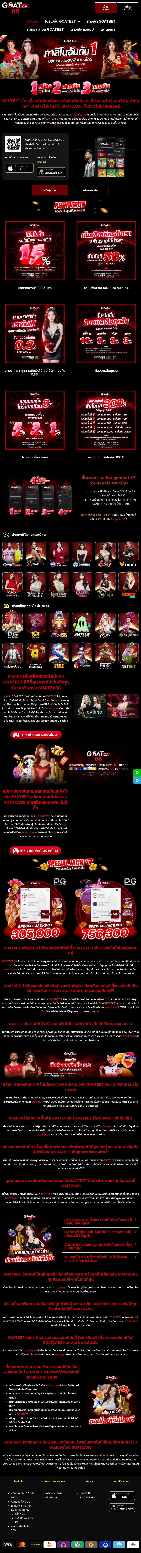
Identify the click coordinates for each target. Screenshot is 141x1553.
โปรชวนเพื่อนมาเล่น (35, 457)
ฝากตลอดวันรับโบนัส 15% (35, 288)
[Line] (137, 772)
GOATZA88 (51, 119)
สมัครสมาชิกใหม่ (54, 1493)
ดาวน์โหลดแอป (82, 29)
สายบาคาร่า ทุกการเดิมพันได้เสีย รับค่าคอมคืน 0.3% (35, 372)
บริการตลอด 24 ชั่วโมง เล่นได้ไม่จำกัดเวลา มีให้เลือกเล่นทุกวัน (98, 1221)
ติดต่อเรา (108, 29)
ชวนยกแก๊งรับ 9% (20, 1501)
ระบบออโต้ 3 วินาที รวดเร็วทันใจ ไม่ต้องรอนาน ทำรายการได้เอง (95, 1258)
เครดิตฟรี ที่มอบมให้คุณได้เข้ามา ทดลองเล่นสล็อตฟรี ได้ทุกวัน (97, 1233)
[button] (100, 1221)
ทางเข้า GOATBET (101, 21)
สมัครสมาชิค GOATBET (45, 29)
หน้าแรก (31, 21)
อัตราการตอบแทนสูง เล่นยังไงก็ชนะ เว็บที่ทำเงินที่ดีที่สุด (98, 1246)
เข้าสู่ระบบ (51, 1497)
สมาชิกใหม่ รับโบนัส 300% (106, 457)
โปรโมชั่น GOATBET (60, 21)
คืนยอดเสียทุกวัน (106, 370)
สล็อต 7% (20, 1514)
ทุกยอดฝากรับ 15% (21, 1505)
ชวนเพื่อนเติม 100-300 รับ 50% (106, 288)
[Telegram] (137, 780)
